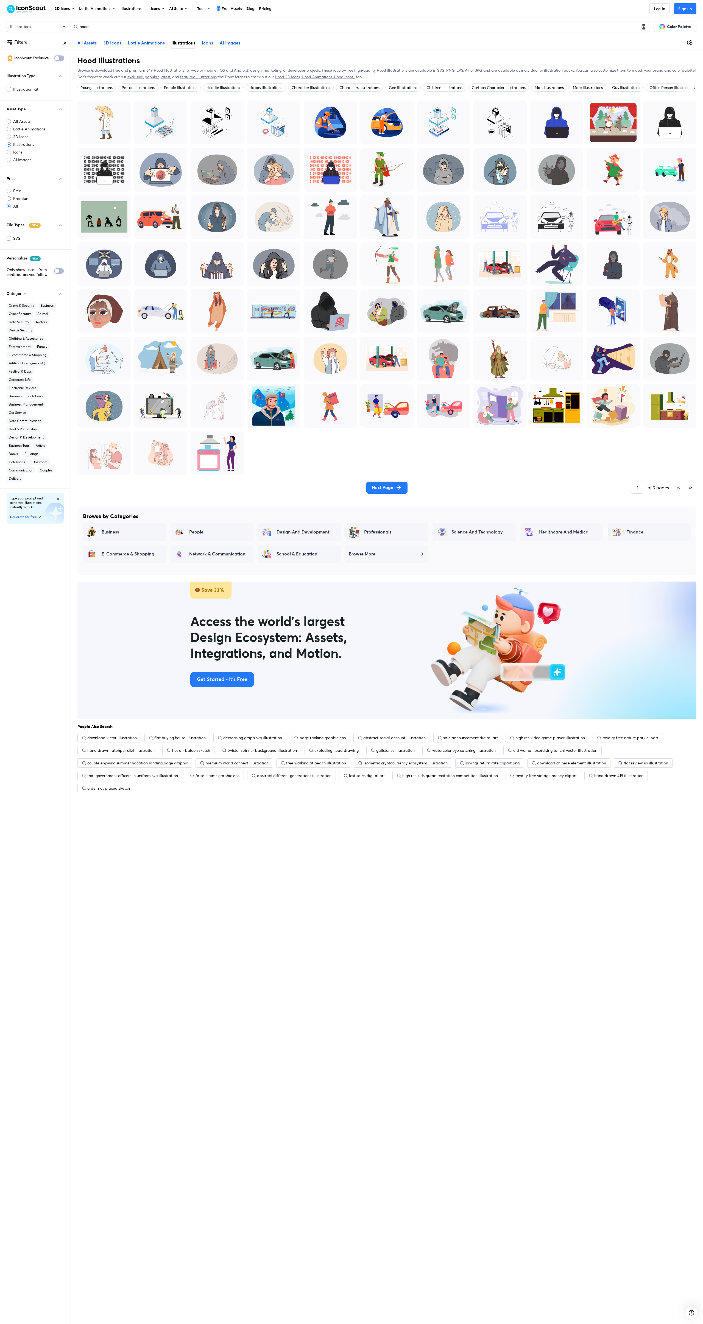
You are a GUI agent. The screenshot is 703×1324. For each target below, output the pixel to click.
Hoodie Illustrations (223, 87)
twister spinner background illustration (262, 750)
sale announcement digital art (470, 737)
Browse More (362, 554)
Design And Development (303, 532)
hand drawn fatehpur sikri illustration (121, 750)
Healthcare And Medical (564, 532)
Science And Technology (477, 532)
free (116, 70)
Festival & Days (20, 371)
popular (152, 76)
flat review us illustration (646, 763)
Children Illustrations (444, 87)
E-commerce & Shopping (27, 355)
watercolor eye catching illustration (464, 750)
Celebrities (17, 462)
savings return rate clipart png (492, 763)
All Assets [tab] (87, 43)
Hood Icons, (344, 76)
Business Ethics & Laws (26, 396)
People (196, 532)
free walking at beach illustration (316, 763)
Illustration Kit (25, 89)
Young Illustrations (96, 87)
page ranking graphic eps (323, 737)
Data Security (19, 322)
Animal (42, 314)
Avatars (41, 322)
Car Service (17, 412)
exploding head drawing (336, 750)
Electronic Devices (22, 388)
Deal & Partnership (23, 429)
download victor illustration (112, 737)
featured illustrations (198, 76)
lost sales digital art (367, 775)
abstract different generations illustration (294, 775)
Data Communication (25, 421)
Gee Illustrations (403, 87)
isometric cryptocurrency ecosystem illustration (406, 763)
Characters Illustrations (359, 87)
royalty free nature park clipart (630, 737)
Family (42, 347)
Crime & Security (21, 305)
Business (47, 305)
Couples (46, 470)
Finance (634, 532)
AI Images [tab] (230, 43)
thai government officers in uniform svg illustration (132, 775)
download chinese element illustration (571, 763)
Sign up (685, 9)
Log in (659, 9)
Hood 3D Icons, (288, 76)
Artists (40, 445)
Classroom (40, 462)
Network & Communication (217, 554)
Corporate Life (20, 380)
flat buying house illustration (180, 737)
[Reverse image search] (643, 26)
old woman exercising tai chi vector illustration (555, 750)
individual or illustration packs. (547, 70)
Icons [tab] (207, 43)
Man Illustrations (549, 87)
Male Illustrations (588, 87)
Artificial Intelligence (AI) (27, 363)
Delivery (15, 478)
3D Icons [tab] (112, 43)
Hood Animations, (318, 76)
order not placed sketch (108, 788)
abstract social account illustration (394, 737)
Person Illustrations (138, 87)
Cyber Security (20, 314)
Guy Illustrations (626, 87)
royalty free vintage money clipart (546, 775)
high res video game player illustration (550, 737)
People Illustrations (180, 87)
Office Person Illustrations (671, 87)
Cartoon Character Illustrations (499, 87)
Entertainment (19, 347)
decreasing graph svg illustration (252, 737)
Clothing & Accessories (26, 338)
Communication (21, 470)
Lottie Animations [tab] (146, 43)
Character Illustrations (311, 87)
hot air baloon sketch (191, 750)
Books (13, 454)
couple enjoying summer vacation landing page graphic (137, 763)
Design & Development (26, 437)
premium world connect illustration (237, 763)
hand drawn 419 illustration (618, 775)
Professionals (377, 532)
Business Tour (19, 445)
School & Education (297, 554)
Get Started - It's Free (222, 679)
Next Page (382, 487)
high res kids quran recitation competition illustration (450, 775)
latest (166, 76)
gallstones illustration (395, 750)
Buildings (31, 454)
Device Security (20, 330)
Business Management (26, 404)
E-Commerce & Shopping (128, 554)
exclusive (135, 76)
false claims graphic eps (217, 775)
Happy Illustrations (265, 87)
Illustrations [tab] (183, 43)
